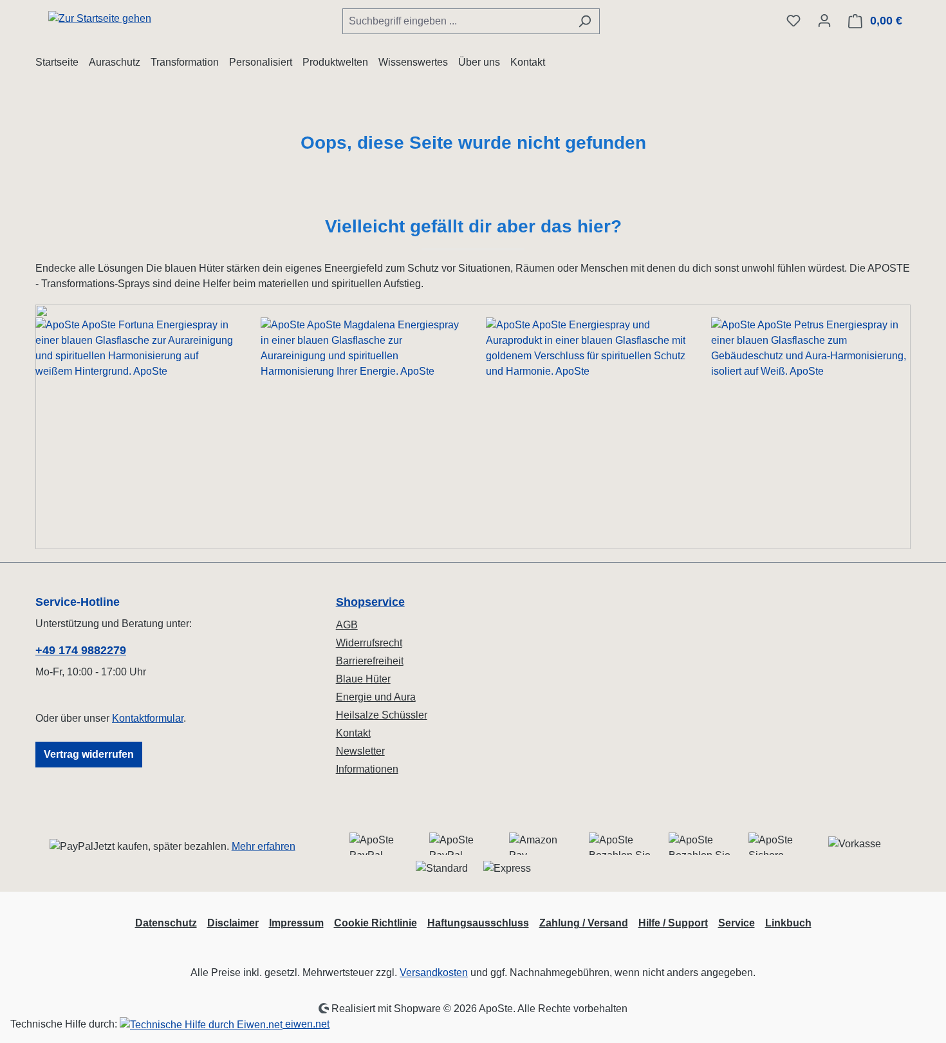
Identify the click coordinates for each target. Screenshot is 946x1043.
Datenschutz (166, 922)
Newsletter (360, 751)
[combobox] (456, 21)
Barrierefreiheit (369, 660)
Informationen (367, 769)
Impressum (296, 922)
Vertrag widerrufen (89, 754)
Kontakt (353, 733)
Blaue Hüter (363, 678)
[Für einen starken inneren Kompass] (135, 426)
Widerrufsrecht (369, 642)
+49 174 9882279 (80, 650)
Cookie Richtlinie (375, 922)
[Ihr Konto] (824, 20)
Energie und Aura (376, 696)
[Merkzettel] (793, 20)
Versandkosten (434, 972)
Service (736, 922)
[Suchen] (585, 21)
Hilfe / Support (673, 922)
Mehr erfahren (263, 846)
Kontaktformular (147, 718)
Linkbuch (788, 922)
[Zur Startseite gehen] (99, 18)
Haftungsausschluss (478, 922)
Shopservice (370, 602)
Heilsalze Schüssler (381, 714)
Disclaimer (233, 922)
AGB (347, 624)
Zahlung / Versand (583, 922)
